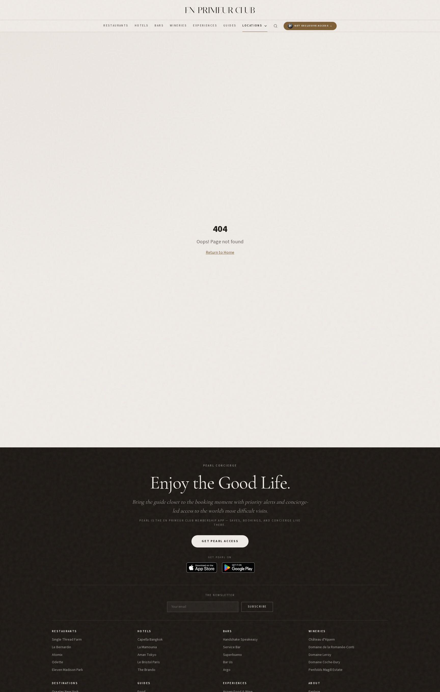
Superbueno (232, 655)
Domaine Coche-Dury (324, 662)
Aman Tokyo (147, 655)
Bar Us (228, 662)
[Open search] (275, 26)
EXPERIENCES (205, 25)
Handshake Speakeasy (240, 639)
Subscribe (257, 607)
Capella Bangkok (150, 639)
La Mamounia (147, 647)
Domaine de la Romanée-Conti (331, 647)
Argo (226, 670)
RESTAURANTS (116, 25)
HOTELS (142, 25)
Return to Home (220, 252)
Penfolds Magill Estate (325, 670)
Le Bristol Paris (149, 662)
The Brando (146, 670)
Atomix (57, 655)
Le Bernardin (61, 647)
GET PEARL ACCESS (220, 541)
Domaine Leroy (320, 655)
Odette (57, 662)
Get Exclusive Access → (313, 25)
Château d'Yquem (322, 639)
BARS (159, 25)
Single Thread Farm (67, 639)
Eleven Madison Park (67, 670)
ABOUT (314, 683)
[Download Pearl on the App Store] (201, 567)
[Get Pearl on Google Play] (238, 567)
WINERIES (178, 25)
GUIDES (230, 25)
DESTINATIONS (65, 683)
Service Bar (232, 647)
